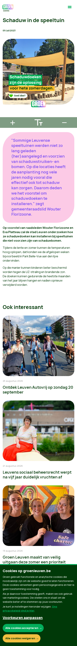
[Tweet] (5, 105)
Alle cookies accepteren (21, 628)
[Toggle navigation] (69, 8)
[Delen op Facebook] (5, 95)
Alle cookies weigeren (20, 638)
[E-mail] (5, 115)
